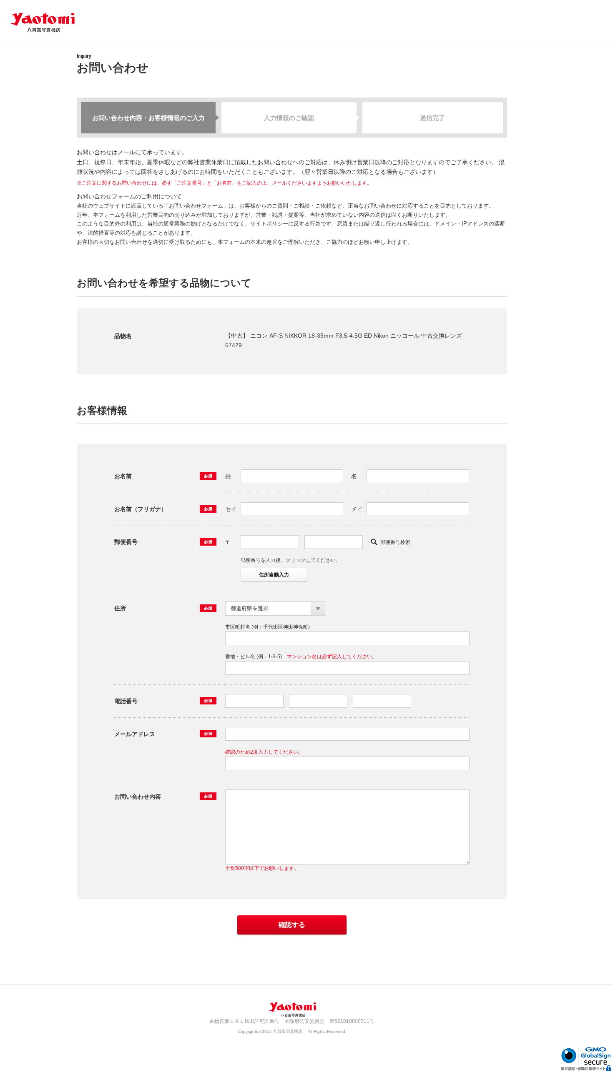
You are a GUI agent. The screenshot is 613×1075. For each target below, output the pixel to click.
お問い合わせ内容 (137, 796)
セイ (231, 509)
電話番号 (126, 701)
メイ (357, 509)
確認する (292, 924)
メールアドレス (134, 734)
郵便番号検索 (395, 542)
